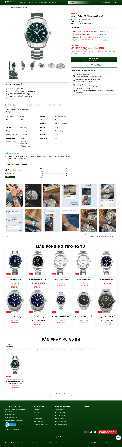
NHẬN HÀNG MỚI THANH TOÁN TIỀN (88, 79)
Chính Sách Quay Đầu (61, 424)
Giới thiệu (36, 412)
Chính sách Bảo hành (10, 442)
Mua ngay (94, 60)
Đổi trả (50, 442)
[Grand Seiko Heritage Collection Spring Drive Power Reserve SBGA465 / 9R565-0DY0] (61, 263)
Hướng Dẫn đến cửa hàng (41, 424)
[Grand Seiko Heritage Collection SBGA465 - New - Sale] (84, 263)
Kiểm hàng (62, 442)
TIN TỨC (37, 2)
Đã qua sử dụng (59, 418)
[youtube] (88, 432)
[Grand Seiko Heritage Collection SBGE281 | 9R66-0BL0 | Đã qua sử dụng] (106, 263)
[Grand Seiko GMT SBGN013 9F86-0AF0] (84, 301)
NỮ (33, 2)
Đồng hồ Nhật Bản (60, 412)
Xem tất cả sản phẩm (61, 393)
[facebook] (85, 432)
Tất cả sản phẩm (59, 409)
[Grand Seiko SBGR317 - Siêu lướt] (38, 263)
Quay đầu (55, 442)
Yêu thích (115, 2)
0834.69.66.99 (13, 414)
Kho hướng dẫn (55, 105)
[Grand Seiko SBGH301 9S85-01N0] (15, 365)
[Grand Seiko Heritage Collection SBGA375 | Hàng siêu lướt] (38, 301)
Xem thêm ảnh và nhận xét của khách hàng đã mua (101, 236)
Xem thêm (106, 31)
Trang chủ (36, 409)
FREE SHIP (79, 84)
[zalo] (95, 432)
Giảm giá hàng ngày (60, 421)
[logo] (10, 3)
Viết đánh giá (10, 176)
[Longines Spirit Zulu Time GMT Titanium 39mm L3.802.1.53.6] (107, 301)
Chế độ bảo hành (33, 105)
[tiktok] (91, 432)
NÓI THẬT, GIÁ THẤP (82, 75)
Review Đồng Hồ (38, 418)
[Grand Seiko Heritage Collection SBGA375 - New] (15, 301)
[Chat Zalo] (118, 437)
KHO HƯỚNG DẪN (45, 2)
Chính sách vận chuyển (33, 442)
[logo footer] (61, 437)
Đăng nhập (107, 2)
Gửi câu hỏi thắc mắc (12, 153)
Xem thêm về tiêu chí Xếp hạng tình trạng (17, 98)
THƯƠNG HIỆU (22, 2)
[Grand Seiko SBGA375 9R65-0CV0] (61, 301)
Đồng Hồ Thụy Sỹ (60, 415)
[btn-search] (89, 2)
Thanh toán (44, 442)
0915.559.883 (96, 65)
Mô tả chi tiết (10, 105)
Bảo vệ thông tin (21, 442)
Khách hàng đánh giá (39, 421)
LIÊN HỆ (54, 2)
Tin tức (36, 415)
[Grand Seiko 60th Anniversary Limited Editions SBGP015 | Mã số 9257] (15, 263)
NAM (30, 2)
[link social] (10, 426)
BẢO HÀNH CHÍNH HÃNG (84, 89)
